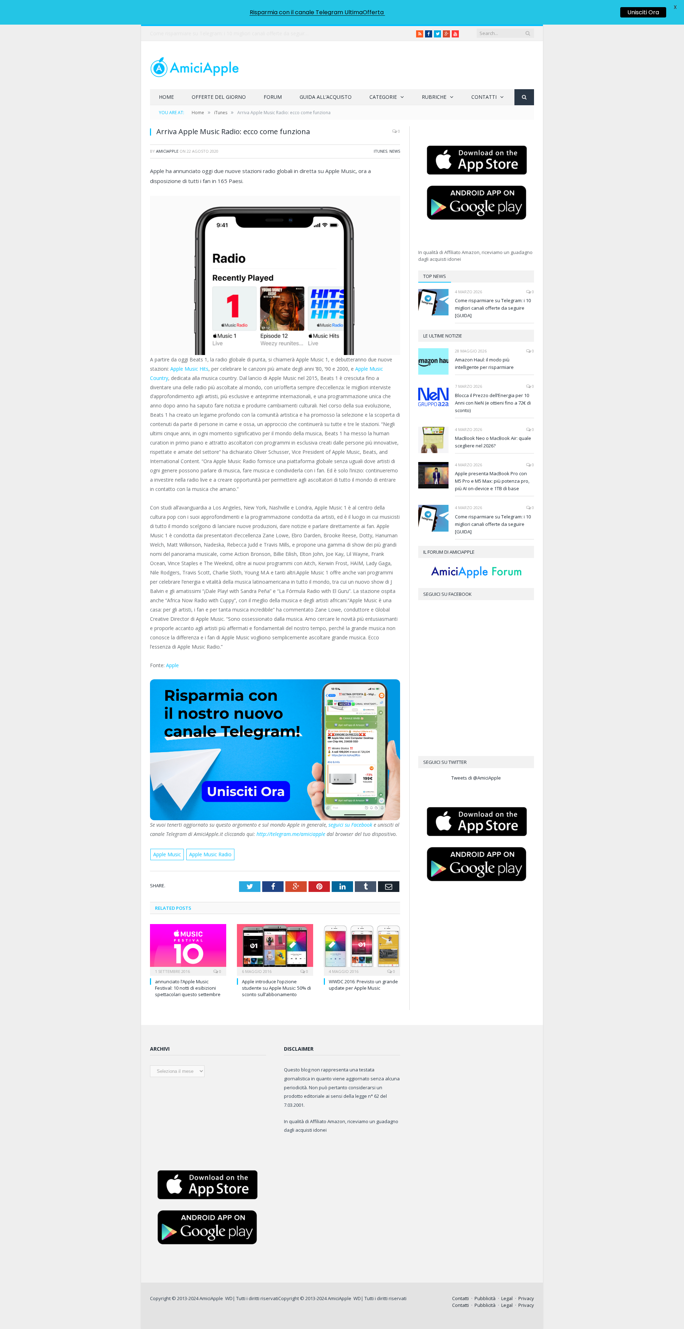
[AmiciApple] (194, 65)
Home (166, 96)
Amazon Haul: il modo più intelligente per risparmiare (484, 363)
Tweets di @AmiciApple (476, 778)
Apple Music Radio (210, 854)
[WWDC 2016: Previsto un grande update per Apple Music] (362, 949)
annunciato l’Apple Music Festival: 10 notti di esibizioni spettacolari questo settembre (188, 988)
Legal (507, 1298)
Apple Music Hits (189, 368)
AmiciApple (167, 151)
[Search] (524, 97)
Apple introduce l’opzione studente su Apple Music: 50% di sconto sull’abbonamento (276, 988)
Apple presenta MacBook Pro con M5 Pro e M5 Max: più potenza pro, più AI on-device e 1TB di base (492, 481)
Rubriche (434, 96)
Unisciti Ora (643, 12)
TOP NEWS (434, 276)
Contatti (484, 96)
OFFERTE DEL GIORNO (219, 96)
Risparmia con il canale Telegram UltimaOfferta (317, 12)
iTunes (380, 151)
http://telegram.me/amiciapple (290, 834)
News (394, 151)
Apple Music (167, 854)
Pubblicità (485, 1298)
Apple (172, 665)
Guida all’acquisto (326, 96)
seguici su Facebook (351, 824)
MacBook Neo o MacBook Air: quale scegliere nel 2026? (493, 442)
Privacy (526, 1298)
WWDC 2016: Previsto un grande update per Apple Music (363, 984)
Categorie (383, 96)
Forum (273, 96)
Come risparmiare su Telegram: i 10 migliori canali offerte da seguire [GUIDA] (493, 308)
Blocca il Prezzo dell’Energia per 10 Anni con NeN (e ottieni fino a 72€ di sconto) (493, 403)
